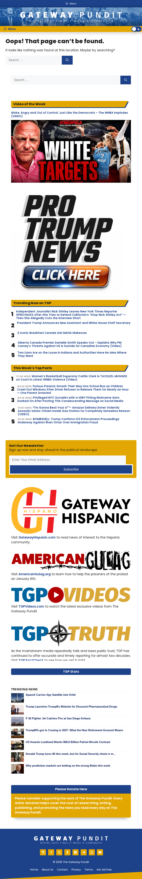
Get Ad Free (104, 869)
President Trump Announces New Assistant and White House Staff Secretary (74, 323)
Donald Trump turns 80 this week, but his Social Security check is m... (70, 753)
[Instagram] (92, 852)
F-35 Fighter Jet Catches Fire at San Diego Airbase (58, 718)
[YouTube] (100, 852)
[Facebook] (67, 852)
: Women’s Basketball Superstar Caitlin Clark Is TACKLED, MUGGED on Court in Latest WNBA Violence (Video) (71, 378)
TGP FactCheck (30, 660)
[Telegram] (84, 852)
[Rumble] (75, 852)
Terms (88, 869)
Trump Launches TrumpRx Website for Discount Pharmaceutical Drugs (71, 706)
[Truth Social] (43, 852)
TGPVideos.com (31, 606)
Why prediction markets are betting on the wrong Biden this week (68, 765)
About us (47, 869)
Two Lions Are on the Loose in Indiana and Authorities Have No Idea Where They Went (72, 354)
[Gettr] (51, 852)
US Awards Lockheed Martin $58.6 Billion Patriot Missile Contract (68, 742)
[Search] (67, 60)
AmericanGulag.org (34, 574)
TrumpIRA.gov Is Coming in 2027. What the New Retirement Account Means (74, 730)
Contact (62, 869)
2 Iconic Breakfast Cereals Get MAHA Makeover (52, 333)
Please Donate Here (71, 789)
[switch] (136, 29)
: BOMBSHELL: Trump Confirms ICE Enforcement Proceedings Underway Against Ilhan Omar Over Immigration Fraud (68, 420)
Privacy (76, 869)
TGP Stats (71, 671)
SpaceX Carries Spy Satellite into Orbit (51, 694)
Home (34, 869)
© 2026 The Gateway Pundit (71, 862)
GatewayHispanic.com (37, 537)
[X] (59, 852)
